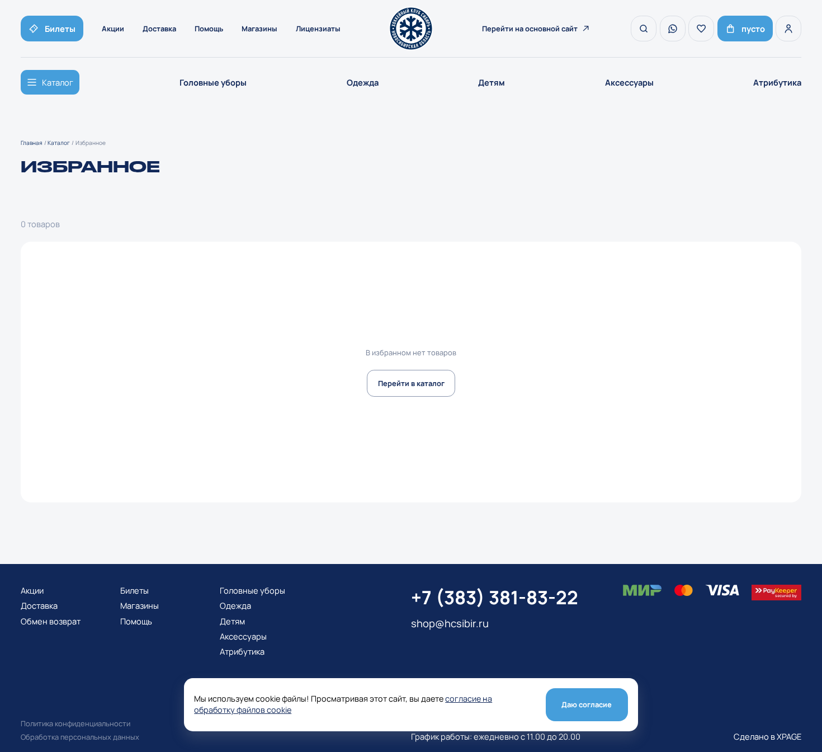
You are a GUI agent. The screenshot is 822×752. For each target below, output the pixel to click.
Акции (113, 29)
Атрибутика (777, 82)
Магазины (259, 29)
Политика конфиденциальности (75, 723)
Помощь (209, 29)
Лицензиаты (318, 29)
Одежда (363, 82)
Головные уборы (213, 82)
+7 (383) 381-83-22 (494, 597)
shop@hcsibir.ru (450, 624)
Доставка (159, 29)
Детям (491, 82)
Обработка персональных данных (80, 737)
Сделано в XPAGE (767, 736)
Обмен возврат (51, 621)
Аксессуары (629, 82)
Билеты (134, 590)
